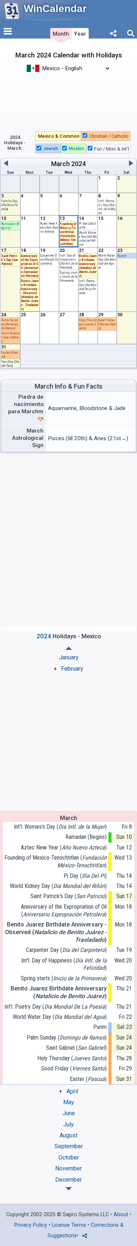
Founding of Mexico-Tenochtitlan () (55, 861)
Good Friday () (107, 324)
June (68, 1113)
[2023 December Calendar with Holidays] (68, 648)
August (68, 1135)
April (72, 1091)
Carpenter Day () (66, 949)
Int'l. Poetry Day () (87, 287)
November (68, 1168)
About (121, 1214)
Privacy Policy (30, 1225)
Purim (121, 256)
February (72, 668)
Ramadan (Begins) (10, 226)
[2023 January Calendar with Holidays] (68, 1188)
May (68, 1102)
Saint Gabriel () (76, 1047)
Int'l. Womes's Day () (106, 207)
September (68, 1146)
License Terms (69, 1225)
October (68, 1157)
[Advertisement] (68, 101)
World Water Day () (107, 261)
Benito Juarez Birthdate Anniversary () (58, 992)
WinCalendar (55, 8)
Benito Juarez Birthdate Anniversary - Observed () (55, 932)
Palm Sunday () (9, 324)
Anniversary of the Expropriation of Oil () (63, 910)
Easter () (88, 1079)
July (68, 1124)
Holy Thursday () (88, 324)
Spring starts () (68, 276)
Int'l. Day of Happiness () (68, 261)
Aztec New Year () (63, 847)
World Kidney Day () (88, 238)
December (68, 1179)
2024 (78, 164)
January (69, 657)
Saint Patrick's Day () (9, 260)
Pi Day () (85, 875)
